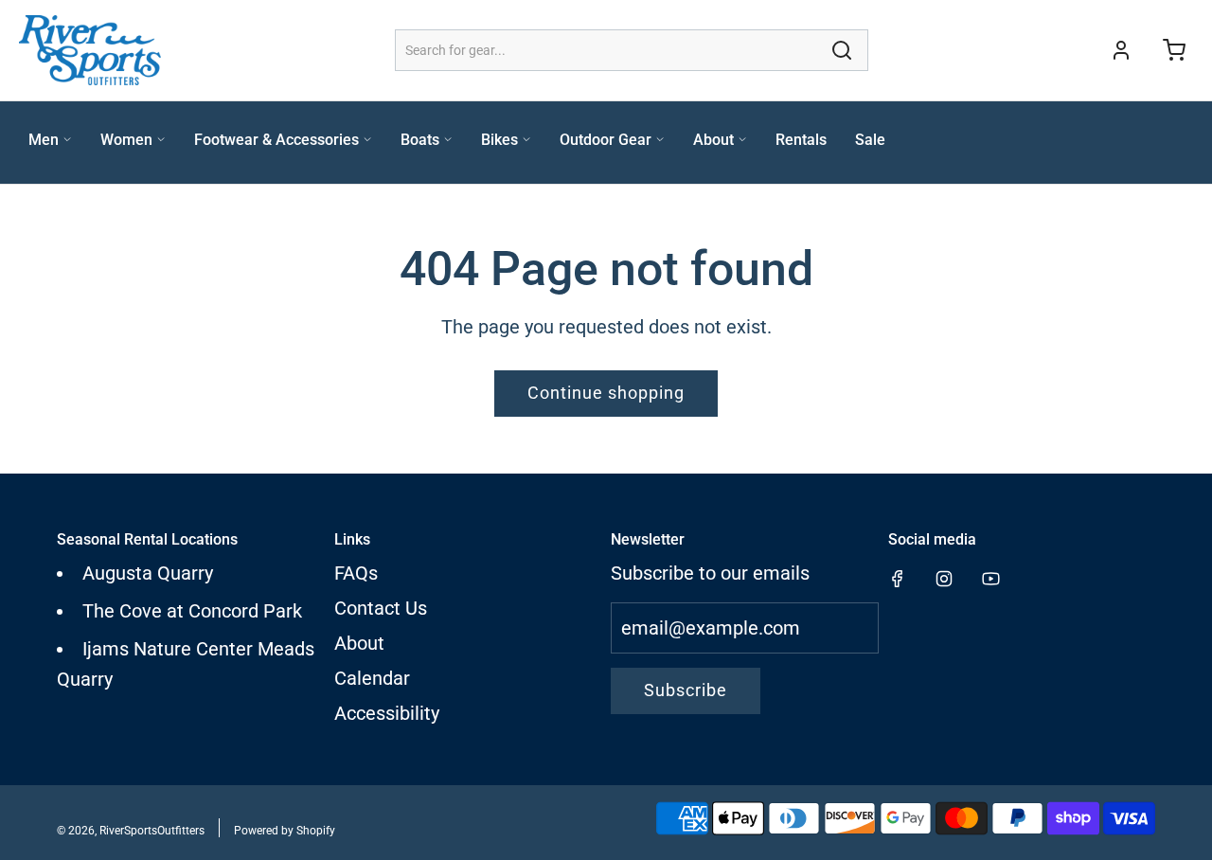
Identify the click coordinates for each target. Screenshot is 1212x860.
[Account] (1121, 50)
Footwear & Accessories (276, 140)
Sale (870, 140)
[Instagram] (944, 579)
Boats (420, 140)
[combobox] (631, 50)
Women (126, 140)
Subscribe (685, 690)
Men (43, 140)
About (713, 140)
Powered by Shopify (284, 830)
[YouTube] (990, 579)
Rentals (801, 140)
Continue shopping (606, 393)
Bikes (499, 140)
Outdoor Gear (605, 140)
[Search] (842, 50)
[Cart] (1174, 50)
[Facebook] (897, 579)
